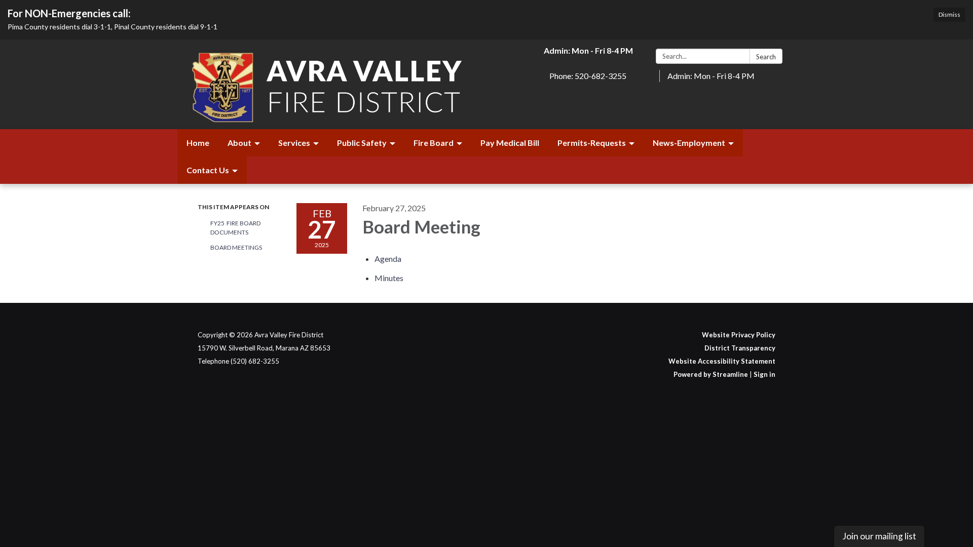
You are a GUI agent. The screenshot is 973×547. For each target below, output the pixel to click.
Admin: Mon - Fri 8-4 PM (711, 76)
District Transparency (739, 348)
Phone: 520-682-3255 (587, 76)
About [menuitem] (239, 142)
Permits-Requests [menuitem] (591, 142)
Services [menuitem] (294, 142)
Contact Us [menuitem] (207, 170)
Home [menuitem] (197, 142)
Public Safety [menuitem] (362, 142)
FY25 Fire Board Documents (235, 227)
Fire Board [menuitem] (434, 142)
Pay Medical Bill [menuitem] (509, 142)
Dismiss (949, 14)
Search (766, 57)
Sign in (764, 374)
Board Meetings (236, 247)
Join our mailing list (879, 536)
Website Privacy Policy (738, 335)
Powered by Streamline (710, 374)
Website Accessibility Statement (721, 361)
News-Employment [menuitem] (689, 142)
